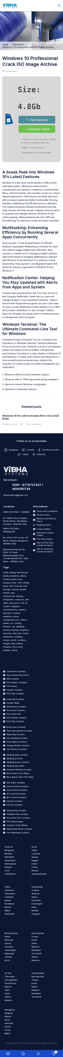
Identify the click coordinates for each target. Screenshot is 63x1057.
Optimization (18, 44)
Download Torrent (38, 129)
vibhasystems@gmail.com (15, 495)
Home (5, 44)
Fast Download (38, 120)
